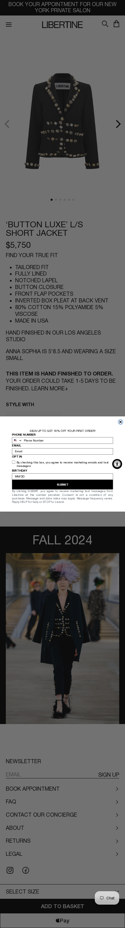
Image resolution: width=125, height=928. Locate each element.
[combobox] (17, 440)
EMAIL (16, 445)
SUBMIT (62, 484)
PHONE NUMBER (24, 434)
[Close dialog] (120, 422)
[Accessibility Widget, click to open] (117, 464)
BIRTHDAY (19, 470)
